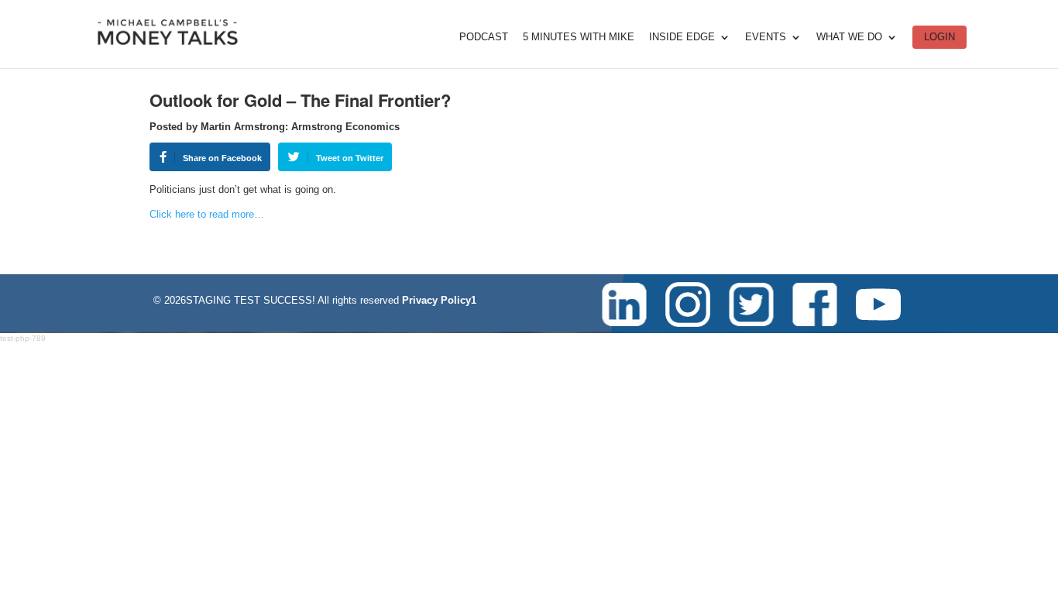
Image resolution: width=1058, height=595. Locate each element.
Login (939, 37)
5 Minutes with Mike (578, 37)
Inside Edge (682, 37)
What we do (849, 37)
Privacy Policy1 (439, 300)
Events (765, 37)
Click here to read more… (206, 214)
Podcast (483, 37)
